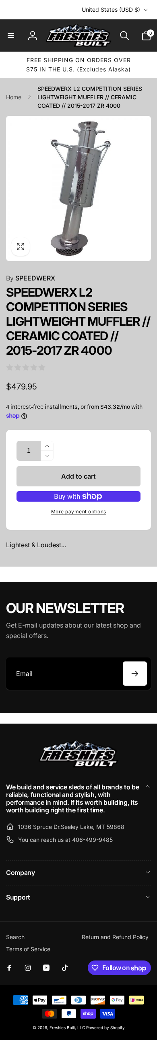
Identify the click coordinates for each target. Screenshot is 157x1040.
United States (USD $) (111, 9)
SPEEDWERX (30, 278)
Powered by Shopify (105, 1027)
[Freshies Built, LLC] (78, 766)
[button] (11, 35)
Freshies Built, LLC (67, 1027)
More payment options (78, 511)
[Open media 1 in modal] (78, 188)
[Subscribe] (135, 673)
